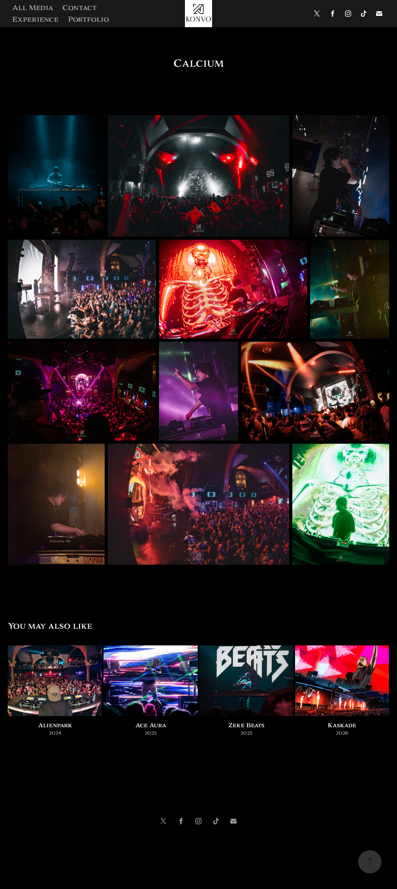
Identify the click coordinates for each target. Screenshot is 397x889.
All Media (32, 7)
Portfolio (88, 19)
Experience (35, 19)
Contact (79, 7)
